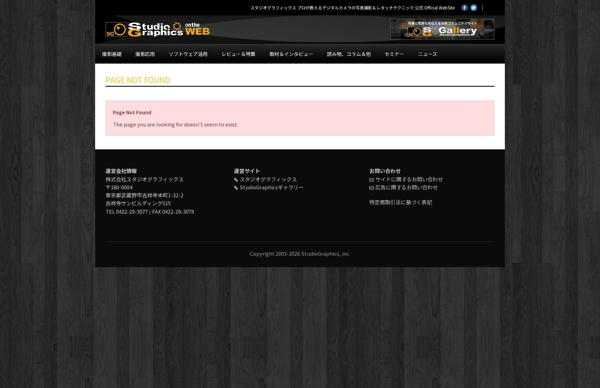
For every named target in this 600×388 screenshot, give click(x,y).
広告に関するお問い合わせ (406, 187)
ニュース (427, 53)
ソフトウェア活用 (188, 53)
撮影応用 (145, 53)
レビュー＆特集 (239, 53)
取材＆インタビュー (291, 53)
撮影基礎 (112, 53)
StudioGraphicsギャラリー (272, 187)
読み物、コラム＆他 (349, 53)
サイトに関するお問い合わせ (409, 179)
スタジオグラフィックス (268, 179)
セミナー (394, 53)
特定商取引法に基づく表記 (400, 202)
